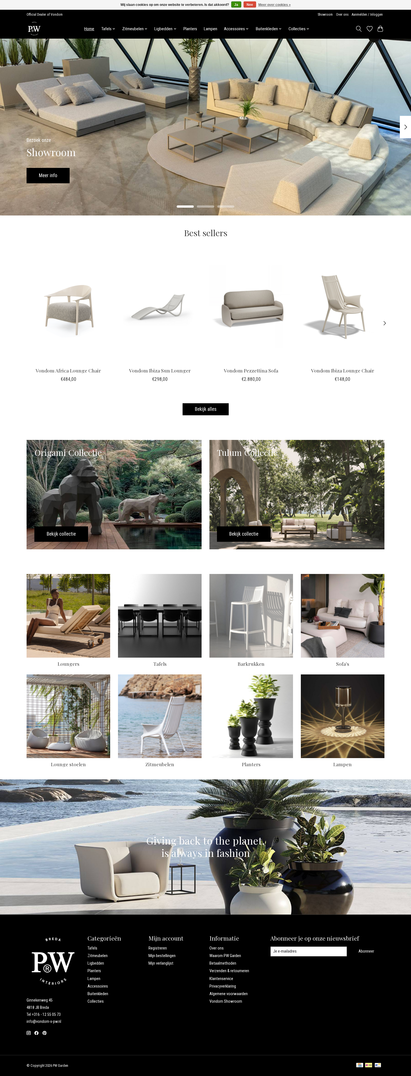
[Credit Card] (359, 1065)
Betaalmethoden (222, 963)
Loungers (68, 663)
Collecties (96, 1001)
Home (89, 28)
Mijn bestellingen (162, 955)
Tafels (160, 663)
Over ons (342, 15)
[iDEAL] (368, 1065)
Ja (236, 5)
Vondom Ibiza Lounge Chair (342, 370)
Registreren (157, 948)
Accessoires (98, 986)
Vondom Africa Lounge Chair (68, 370)
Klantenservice (221, 978)
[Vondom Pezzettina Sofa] (251, 307)
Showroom (325, 15)
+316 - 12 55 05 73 (46, 1014)
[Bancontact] (377, 1065)
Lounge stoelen (68, 764)
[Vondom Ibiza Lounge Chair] (342, 307)
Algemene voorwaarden (228, 993)
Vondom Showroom (225, 1001)
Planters (190, 28)
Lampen (210, 28)
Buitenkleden (98, 993)
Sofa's (342, 663)
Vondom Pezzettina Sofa (251, 370)
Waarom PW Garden (225, 955)
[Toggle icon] (359, 29)
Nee (250, 5)
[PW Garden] (34, 28)
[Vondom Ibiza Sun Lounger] (160, 307)
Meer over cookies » (274, 5)
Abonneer (366, 951)
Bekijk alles (205, 409)
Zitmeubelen (159, 764)
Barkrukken (251, 663)
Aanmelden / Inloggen (367, 15)
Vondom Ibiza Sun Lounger (160, 370)
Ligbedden (96, 963)
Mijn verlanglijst (160, 963)
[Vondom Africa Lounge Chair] (68, 307)
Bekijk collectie (53, 175)
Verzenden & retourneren (229, 970)
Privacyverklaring (222, 986)
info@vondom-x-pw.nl (44, 1021)
